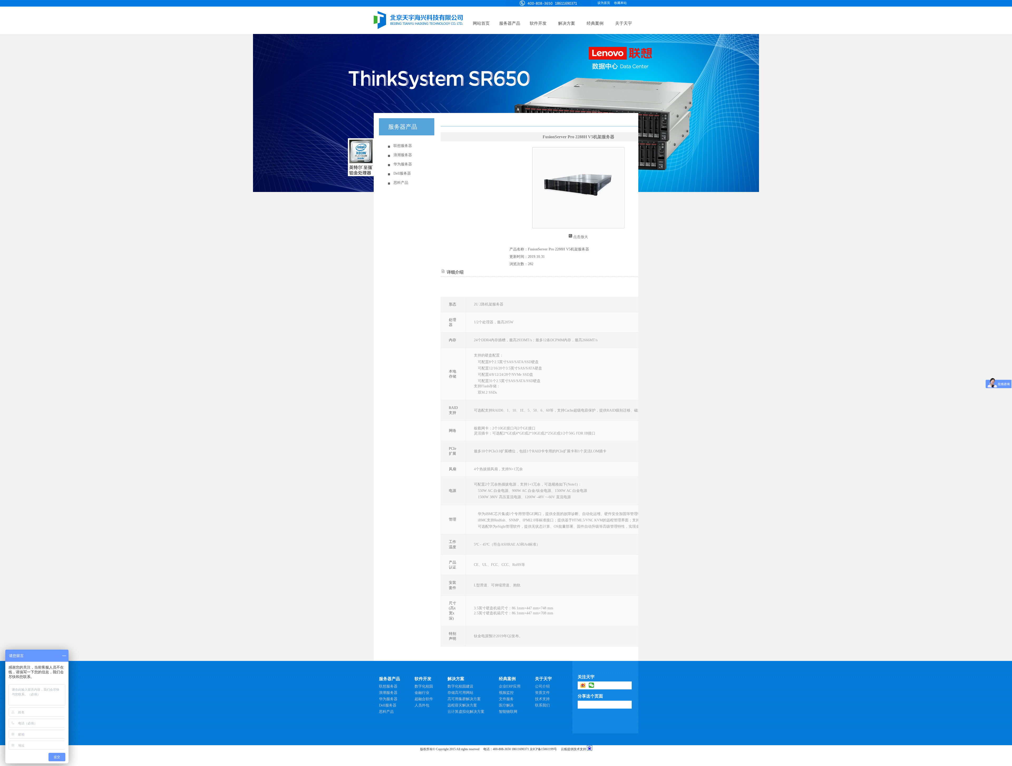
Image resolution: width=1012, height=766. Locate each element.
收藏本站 (620, 3)
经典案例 (595, 23)
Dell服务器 (402, 173)
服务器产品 (509, 23)
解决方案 (566, 23)
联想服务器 (402, 146)
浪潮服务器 (402, 155)
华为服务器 (402, 164)
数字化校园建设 (460, 686)
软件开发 (538, 23)
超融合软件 (424, 699)
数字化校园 (424, 686)
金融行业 (422, 693)
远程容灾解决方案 (462, 705)
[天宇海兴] (548, 3)
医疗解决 (506, 705)
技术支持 (542, 699)
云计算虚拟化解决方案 (465, 712)
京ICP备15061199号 (543, 749)
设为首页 (603, 3)
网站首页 (481, 23)
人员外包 (422, 705)
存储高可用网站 (460, 693)
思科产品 (400, 183)
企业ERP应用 (509, 686)
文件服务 (506, 699)
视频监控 (506, 693)
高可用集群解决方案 (464, 699)
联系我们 (542, 705)
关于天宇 (623, 23)
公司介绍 (542, 686)
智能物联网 (508, 712)
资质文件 (542, 693)
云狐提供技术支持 (573, 749)
